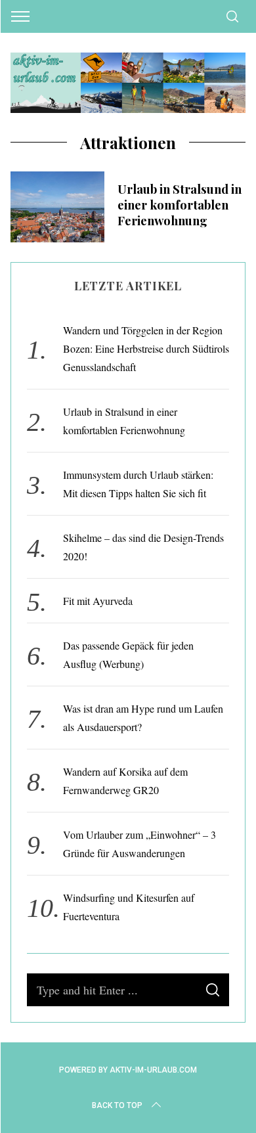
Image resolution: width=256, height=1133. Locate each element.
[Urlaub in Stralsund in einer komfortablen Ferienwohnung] (58, 206)
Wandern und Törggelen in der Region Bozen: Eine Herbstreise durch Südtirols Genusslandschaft (146, 348)
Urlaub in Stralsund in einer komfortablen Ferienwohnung (179, 205)
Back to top (117, 1105)
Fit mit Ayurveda (98, 601)
